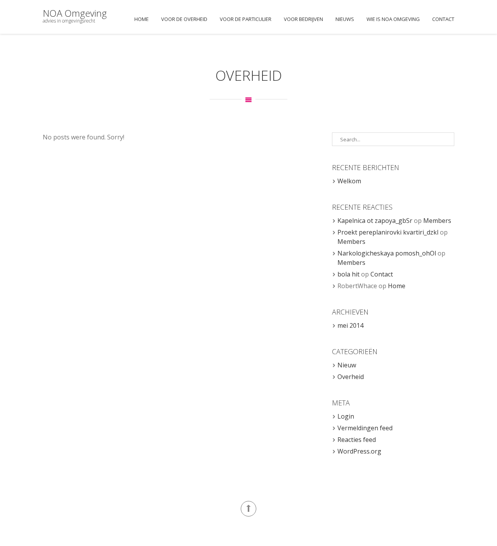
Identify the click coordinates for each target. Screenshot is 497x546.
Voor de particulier (245, 19)
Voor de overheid (184, 19)
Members (437, 220)
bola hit (348, 274)
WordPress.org (359, 451)
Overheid (350, 376)
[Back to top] (248, 508)
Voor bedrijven (303, 19)
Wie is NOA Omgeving (393, 19)
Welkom (349, 181)
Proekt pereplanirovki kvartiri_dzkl (387, 232)
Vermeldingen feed (365, 428)
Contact (443, 19)
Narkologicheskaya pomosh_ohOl (386, 253)
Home (141, 19)
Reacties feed (356, 439)
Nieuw (346, 365)
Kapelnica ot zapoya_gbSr (374, 220)
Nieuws (344, 19)
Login (345, 416)
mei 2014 (350, 325)
